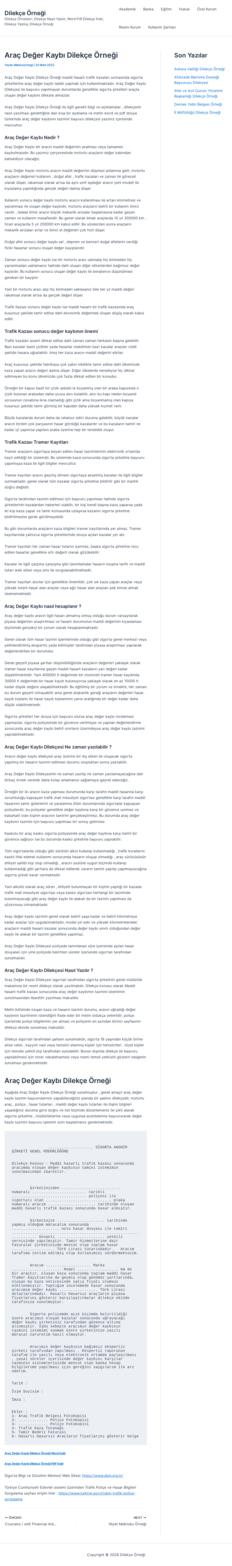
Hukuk (184, 9)
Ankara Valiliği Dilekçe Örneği (199, 69)
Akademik (127, 9)
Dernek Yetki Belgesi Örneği (198, 104)
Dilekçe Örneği (25, 13)
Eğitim (166, 9)
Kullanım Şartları (162, 27)
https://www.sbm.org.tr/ (102, 1475)
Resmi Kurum (130, 27)
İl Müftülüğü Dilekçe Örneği (197, 112)
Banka (148, 9)
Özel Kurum (207, 9)
